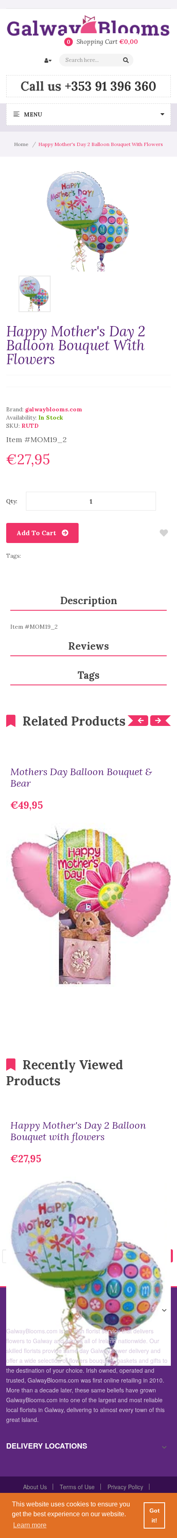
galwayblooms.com (53, 409)
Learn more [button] (30, 1525)
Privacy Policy (125, 1487)
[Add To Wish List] (163, 533)
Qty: (11, 501)
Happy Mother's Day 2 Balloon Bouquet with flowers (78, 1131)
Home (21, 144)
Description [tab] (88, 600)
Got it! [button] (154, 1515)
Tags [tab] (88, 675)
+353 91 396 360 (110, 86)
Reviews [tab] (88, 646)
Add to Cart (36, 533)
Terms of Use (77, 1487)
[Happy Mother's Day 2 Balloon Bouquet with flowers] (34, 293)
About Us (35, 1487)
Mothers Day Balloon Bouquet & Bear (81, 777)
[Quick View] (158, 974)
